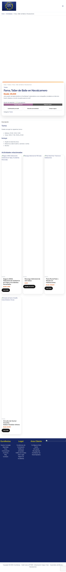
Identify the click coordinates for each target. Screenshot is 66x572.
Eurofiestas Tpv (36, 453)
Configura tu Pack (36, 445)
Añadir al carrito (29, 286)
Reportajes (6, 447)
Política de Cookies (21, 453)
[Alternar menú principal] (62, 6)
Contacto (5, 456)
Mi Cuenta (36, 449)
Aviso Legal (21, 454)
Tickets (9, 84)
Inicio (5, 84)
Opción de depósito (14, 102)
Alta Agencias (36, 451)
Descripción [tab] (5, 122)
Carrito (36, 447)
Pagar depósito (18, 104)
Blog (5, 454)
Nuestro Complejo (6, 445)
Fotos (5, 449)
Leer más (5, 290)
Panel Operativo (36, 454)
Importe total (47, 104)
